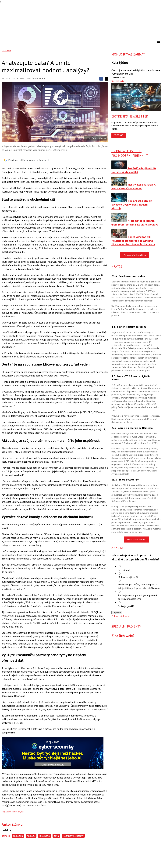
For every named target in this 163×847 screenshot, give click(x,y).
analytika (18, 835)
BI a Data (44, 835)
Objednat (118, 135)
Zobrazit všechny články (135, 255)
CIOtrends (6, 50)
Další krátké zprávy (136, 539)
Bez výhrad (124, 570)
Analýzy (31, 835)
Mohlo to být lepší (128, 577)
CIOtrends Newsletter (129, 116)
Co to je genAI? (126, 606)
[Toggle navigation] (158, 41)
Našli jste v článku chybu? (13, 811)
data (56, 835)
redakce (6, 78)
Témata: (6, 835)
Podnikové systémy (73, 835)
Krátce (116, 266)
